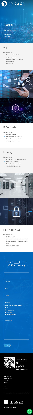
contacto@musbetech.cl (21, 369)
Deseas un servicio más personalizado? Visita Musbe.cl (16, 393)
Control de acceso (8, 378)
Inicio (5, 386)
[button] (29, 411)
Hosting (5, 382)
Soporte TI (6, 380)
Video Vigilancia (7, 376)
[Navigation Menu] (31, 4)
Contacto (6, 388)
